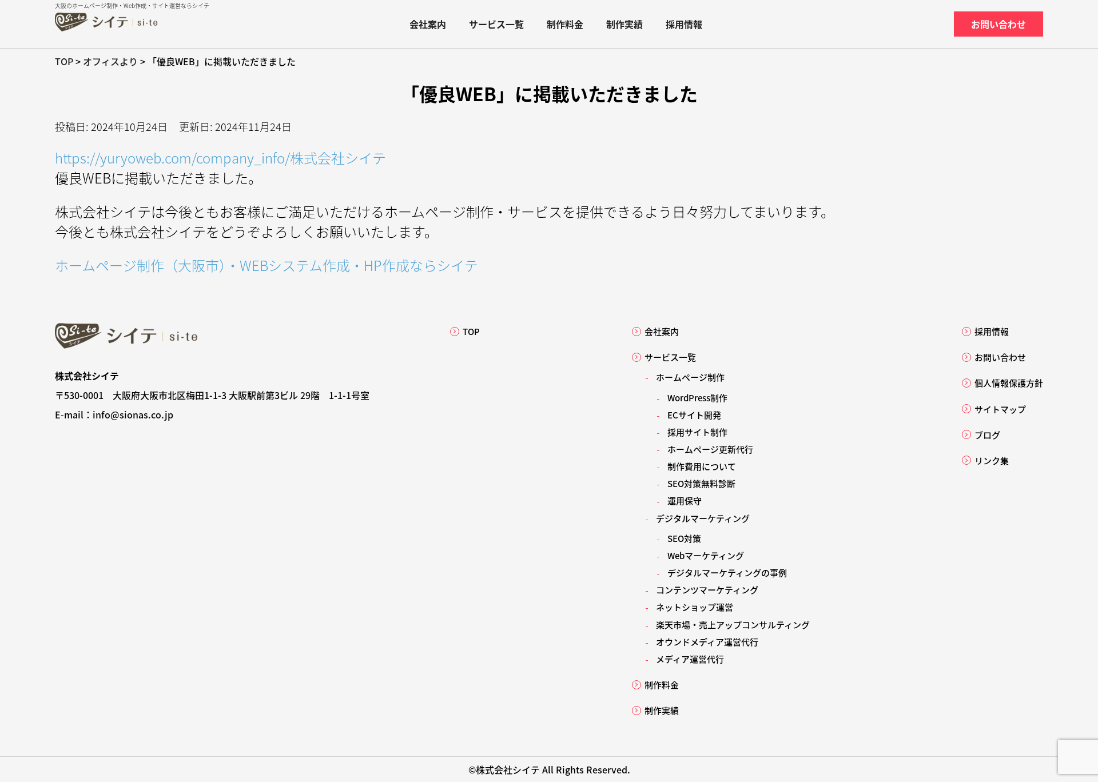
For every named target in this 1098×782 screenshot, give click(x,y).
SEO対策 (684, 538)
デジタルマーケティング (703, 518)
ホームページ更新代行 (710, 449)
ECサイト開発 (694, 415)
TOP (471, 331)
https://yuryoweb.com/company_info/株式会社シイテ (220, 157)
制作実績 (624, 24)
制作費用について (701, 466)
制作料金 (565, 24)
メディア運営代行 (690, 659)
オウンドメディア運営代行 (707, 642)
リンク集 (991, 460)
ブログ (987, 435)
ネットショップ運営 (694, 607)
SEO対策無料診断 (701, 483)
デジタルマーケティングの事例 (727, 572)
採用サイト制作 (697, 432)
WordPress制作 (697, 398)
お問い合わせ (998, 24)
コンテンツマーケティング (707, 590)
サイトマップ (1000, 409)
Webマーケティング (705, 555)
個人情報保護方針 (1008, 383)
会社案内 (427, 24)
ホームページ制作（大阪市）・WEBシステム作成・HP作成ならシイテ (266, 265)
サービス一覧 (496, 24)
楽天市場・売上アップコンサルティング (733, 625)
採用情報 (684, 24)
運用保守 (684, 500)
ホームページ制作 (690, 377)
